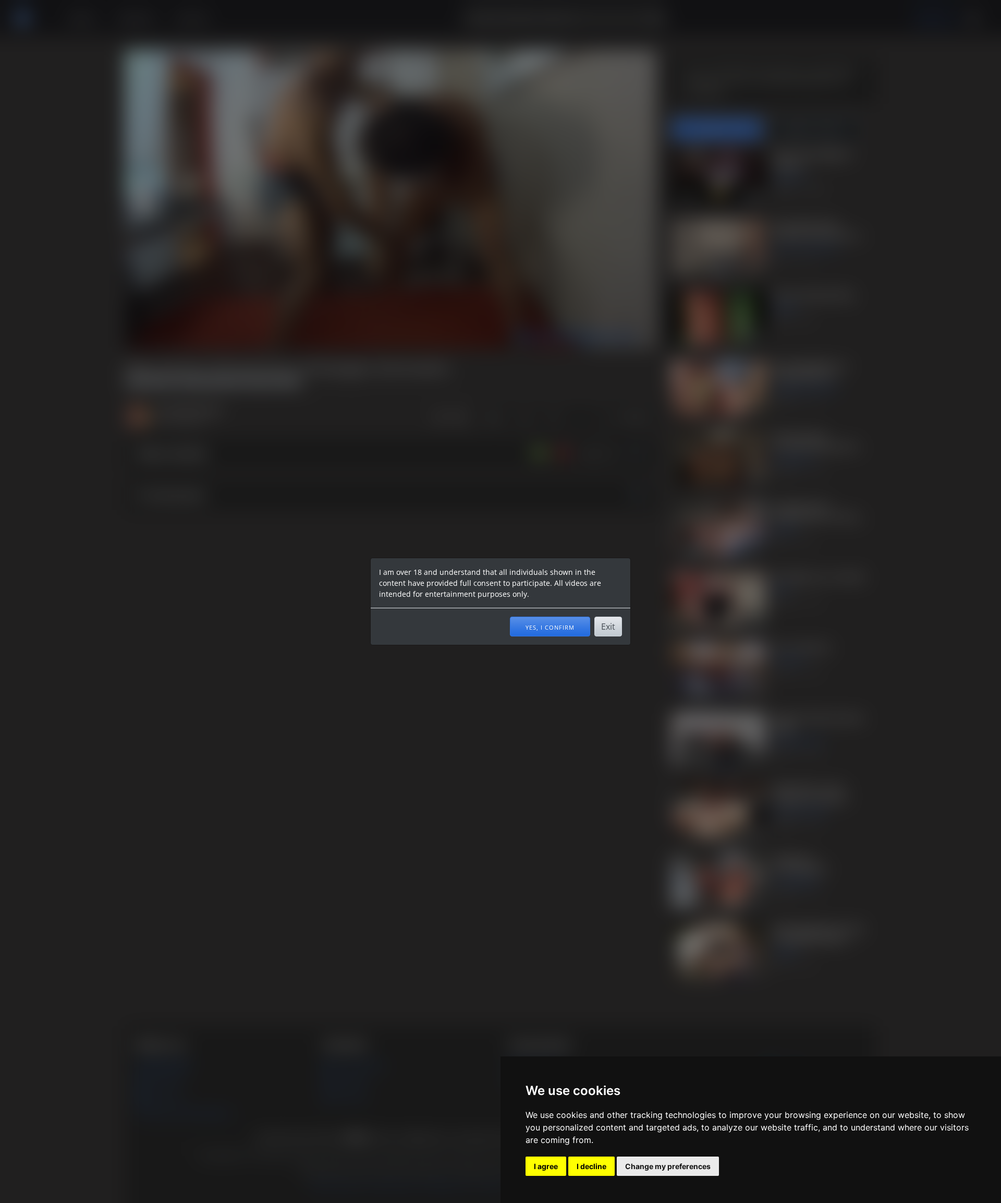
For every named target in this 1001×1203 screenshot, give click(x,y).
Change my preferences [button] (668, 1166)
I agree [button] (546, 1166)
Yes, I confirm (550, 626)
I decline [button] (591, 1166)
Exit (608, 626)
